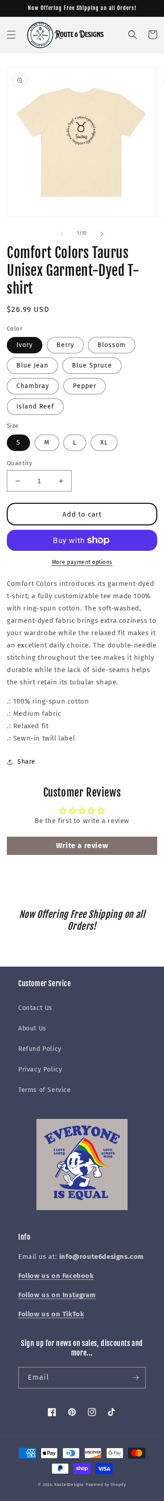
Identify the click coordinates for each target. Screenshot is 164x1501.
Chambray (32, 386)
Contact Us (35, 1008)
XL (104, 442)
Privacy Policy (40, 1069)
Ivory (24, 345)
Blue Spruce (92, 365)
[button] (11, 35)
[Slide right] (102, 234)
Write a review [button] (82, 845)
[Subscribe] (135, 1377)
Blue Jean (32, 365)
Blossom (111, 345)
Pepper (84, 386)
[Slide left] (62, 234)
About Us (32, 1028)
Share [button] (26, 762)
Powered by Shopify (106, 1484)
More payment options (82, 562)
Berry (65, 345)
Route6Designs (69, 1484)
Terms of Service (44, 1090)
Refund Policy (40, 1049)
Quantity (19, 463)
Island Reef (35, 406)
